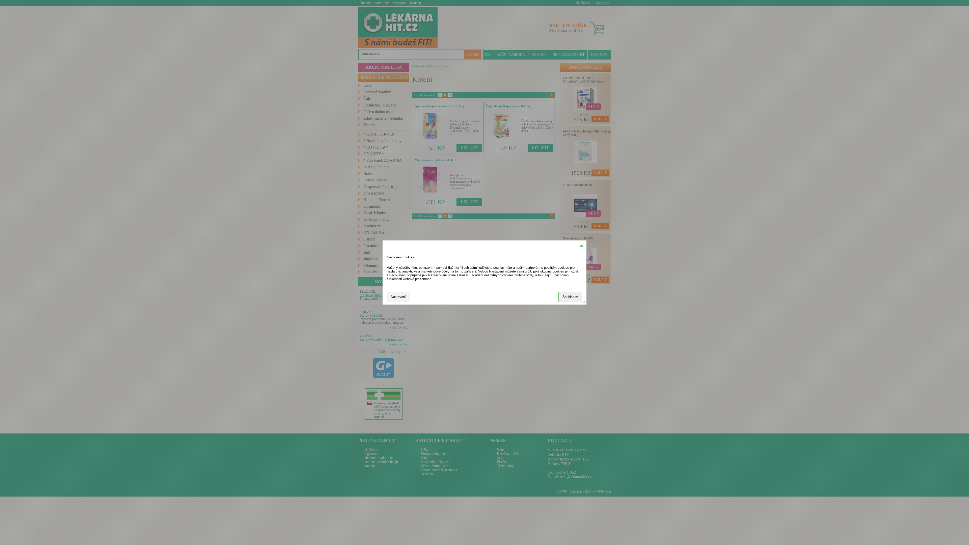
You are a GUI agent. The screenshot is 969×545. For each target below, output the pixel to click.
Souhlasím (570, 297)
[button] (581, 245)
